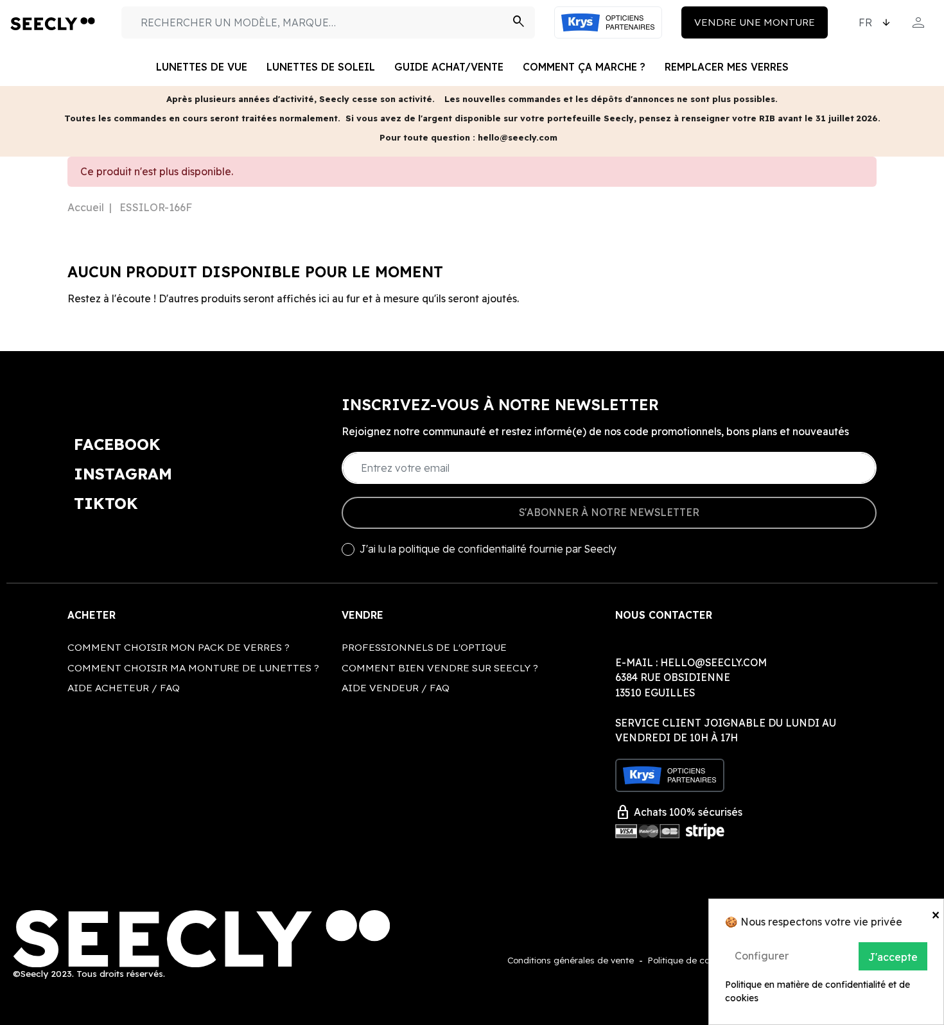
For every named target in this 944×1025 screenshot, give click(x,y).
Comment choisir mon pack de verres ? (178, 647)
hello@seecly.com (713, 662)
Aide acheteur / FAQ (123, 687)
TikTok (106, 503)
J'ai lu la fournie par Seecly (488, 549)
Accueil (85, 207)
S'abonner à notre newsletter (609, 512)
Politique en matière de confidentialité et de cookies (817, 991)
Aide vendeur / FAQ (396, 687)
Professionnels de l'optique (424, 647)
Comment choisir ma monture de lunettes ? (193, 667)
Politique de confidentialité (703, 959)
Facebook (117, 444)
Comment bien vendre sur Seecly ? (440, 667)
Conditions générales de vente (570, 959)
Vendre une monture (754, 21)
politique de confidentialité (463, 548)
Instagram (123, 473)
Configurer (762, 955)
